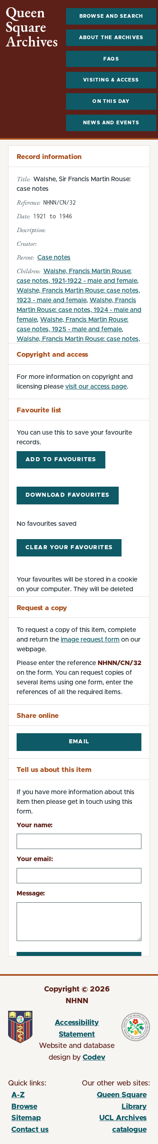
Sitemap (26, 1118)
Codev (94, 1057)
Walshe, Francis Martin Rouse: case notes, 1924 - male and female (79, 310)
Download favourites (68, 495)
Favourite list (39, 410)
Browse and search (111, 16)
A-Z (18, 1095)
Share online (38, 715)
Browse (24, 1107)
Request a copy (42, 607)
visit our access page (96, 386)
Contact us (30, 1130)
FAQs (111, 58)
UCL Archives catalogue (113, 1125)
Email (79, 742)
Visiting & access (111, 79)
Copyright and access (52, 354)
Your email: (35, 859)
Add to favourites (61, 459)
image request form (90, 639)
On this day (111, 101)
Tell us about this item (54, 769)
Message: (31, 893)
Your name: (35, 825)
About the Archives (111, 37)
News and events (111, 122)
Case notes (53, 257)
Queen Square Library (113, 1102)
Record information (49, 156)
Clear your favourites (69, 547)
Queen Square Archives (32, 27)
